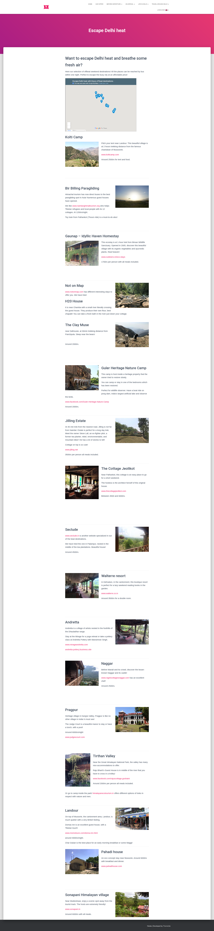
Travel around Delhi (160, 4)
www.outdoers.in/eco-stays (113, 257)
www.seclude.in (72, 536)
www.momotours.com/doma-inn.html (81, 833)
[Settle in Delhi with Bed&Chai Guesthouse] (46, 7)
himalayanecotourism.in (103, 793)
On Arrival (130, 4)
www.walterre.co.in (109, 593)
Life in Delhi (142, 4)
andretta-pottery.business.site (78, 649)
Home (90, 4)
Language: (161, 10)
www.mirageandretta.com (76, 645)
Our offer (99, 4)
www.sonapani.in (72, 909)
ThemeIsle (167, 926)
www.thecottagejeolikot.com (113, 491)
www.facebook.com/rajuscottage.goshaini (111, 778)
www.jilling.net (71, 450)
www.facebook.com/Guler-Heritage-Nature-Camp (87, 402)
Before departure (114, 4)
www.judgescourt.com (75, 737)
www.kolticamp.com (110, 155)
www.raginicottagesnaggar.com (115, 678)
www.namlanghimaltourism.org (86, 206)
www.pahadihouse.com (111, 866)
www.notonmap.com (74, 292)
